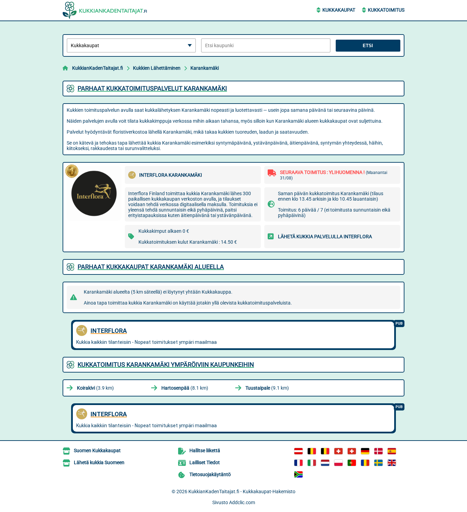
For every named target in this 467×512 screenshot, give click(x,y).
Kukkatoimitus (386, 10)
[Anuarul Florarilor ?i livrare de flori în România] (365, 462)
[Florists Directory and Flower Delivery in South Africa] (298, 474)
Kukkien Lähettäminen (157, 68)
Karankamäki (204, 68)
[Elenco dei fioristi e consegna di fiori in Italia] (311, 462)
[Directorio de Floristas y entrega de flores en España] (391, 451)
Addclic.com (242, 502)
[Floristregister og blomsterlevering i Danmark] (378, 451)
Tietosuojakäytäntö (210, 474)
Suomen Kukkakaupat (97, 450)
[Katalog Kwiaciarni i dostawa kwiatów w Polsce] (338, 462)
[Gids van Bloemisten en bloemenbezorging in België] (325, 451)
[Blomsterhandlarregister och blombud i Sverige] (378, 462)
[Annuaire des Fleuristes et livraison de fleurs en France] (298, 462)
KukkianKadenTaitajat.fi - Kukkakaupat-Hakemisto (241, 491)
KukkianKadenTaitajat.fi (97, 68)
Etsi (368, 45)
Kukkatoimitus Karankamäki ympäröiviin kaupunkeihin (166, 364)
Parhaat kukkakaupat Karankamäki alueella (151, 266)
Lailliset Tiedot (204, 462)
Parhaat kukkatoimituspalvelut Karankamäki (152, 88)
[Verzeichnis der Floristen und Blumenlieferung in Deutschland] (365, 451)
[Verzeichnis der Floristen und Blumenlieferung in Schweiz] (338, 451)
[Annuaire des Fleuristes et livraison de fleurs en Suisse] (351, 451)
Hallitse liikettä (204, 450)
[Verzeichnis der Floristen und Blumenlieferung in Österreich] (298, 451)
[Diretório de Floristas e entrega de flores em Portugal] (351, 462)
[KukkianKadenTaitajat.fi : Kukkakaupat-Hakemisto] (105, 10)
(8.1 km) (184, 388)
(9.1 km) (267, 388)
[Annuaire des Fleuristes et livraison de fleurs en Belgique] (311, 451)
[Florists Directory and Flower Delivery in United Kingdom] (391, 462)
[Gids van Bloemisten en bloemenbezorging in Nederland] (325, 462)
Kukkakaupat (338, 10)
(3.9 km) (95, 388)
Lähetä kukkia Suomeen (99, 462)
